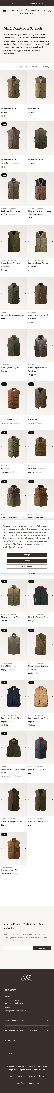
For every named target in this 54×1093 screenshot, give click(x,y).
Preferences (27, 567)
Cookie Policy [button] (12, 544)
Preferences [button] (19, 547)
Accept (27, 555)
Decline (27, 561)
